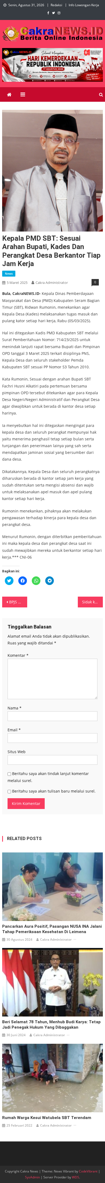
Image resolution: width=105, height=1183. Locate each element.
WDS (75, 1177)
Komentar (18, 655)
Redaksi (56, 5)
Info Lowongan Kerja (84, 5)
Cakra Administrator (52, 282)
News (9, 273)
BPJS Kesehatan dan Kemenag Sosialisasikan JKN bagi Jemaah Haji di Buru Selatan (18, 601)
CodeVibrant (88, 1171)
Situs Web (17, 751)
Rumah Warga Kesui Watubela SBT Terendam (46, 1117)
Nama (15, 708)
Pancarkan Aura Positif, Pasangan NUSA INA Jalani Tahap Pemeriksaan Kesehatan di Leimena (52, 929)
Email (14, 729)
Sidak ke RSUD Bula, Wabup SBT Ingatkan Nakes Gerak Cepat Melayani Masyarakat (92, 601)
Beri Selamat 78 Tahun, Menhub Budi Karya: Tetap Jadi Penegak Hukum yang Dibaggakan (51, 1024)
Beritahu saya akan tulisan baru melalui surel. (54, 791)
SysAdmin (32, 1177)
